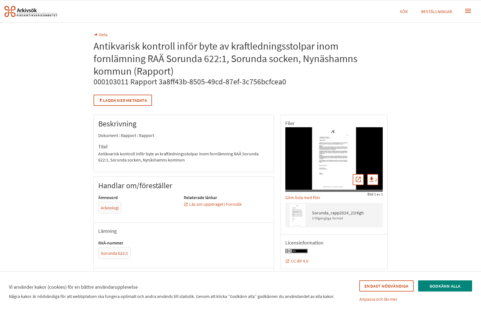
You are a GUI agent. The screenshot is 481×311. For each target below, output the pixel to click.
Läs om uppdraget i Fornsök (215, 204)
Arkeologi (110, 207)
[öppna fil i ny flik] (358, 179)
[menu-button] (468, 11)
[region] (334, 158)
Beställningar (436, 11)
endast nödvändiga (386, 286)
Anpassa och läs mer (378, 299)
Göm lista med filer (302, 197)
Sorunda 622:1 (114, 253)
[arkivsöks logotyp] (30, 11)
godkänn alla (445, 286)
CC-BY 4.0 (299, 261)
